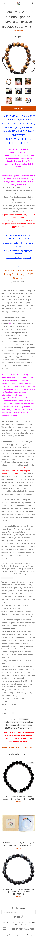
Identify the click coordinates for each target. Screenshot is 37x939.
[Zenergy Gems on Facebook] (18, 917)
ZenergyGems (18, 30)
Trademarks (32, 922)
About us (20, 922)
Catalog (14, 922)
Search (9, 922)
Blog (26, 922)
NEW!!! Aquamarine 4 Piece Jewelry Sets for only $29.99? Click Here (18, 274)
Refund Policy (15, 924)
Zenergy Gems (17, 935)
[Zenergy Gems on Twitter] (15, 917)
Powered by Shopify (28, 935)
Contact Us (24, 924)
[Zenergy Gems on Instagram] (22, 917)
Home (3, 922)
